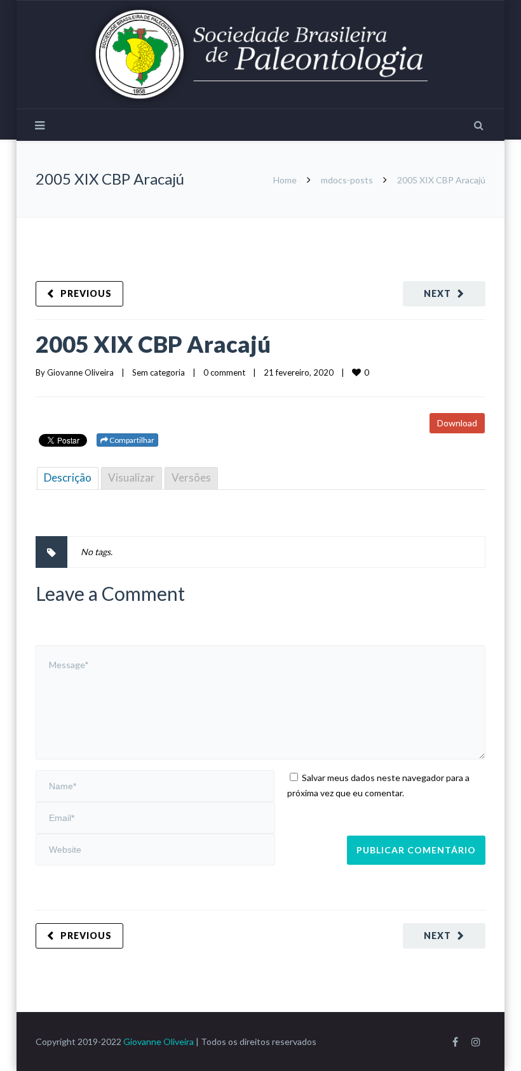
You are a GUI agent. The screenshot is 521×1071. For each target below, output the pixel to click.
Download (457, 422)
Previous (86, 293)
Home (285, 179)
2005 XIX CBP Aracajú (153, 344)
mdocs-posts (347, 179)
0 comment (224, 372)
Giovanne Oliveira (80, 372)
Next (437, 293)
